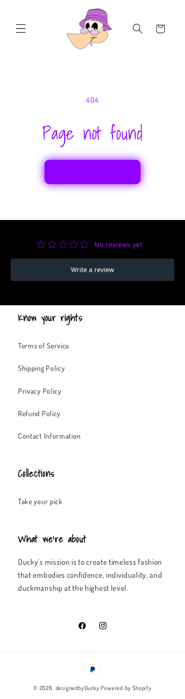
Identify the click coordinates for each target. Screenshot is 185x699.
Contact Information (49, 435)
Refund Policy (39, 413)
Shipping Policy (41, 368)
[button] (20, 29)
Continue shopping (92, 172)
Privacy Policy (40, 391)
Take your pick (40, 501)
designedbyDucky (78, 687)
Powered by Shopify (126, 687)
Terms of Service (43, 345)
